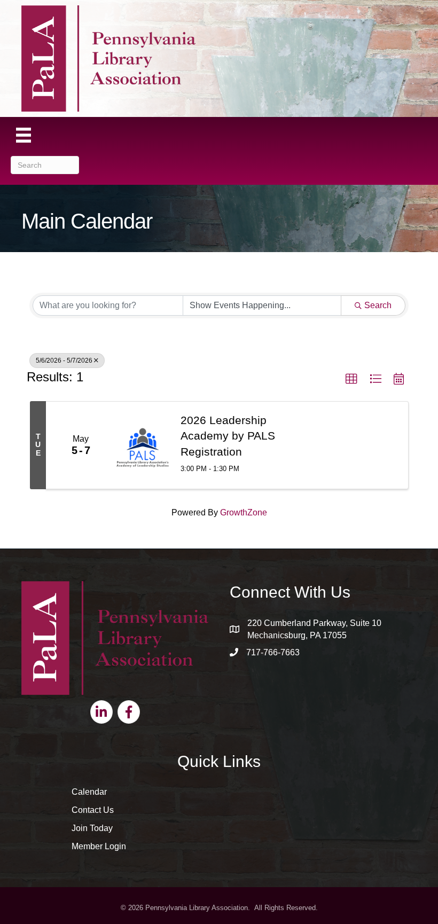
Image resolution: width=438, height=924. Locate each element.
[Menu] (23, 135)
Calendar (89, 791)
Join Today (92, 828)
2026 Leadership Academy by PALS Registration (228, 436)
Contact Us (93, 810)
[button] (351, 379)
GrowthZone (243, 512)
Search (378, 305)
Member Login (99, 846)
